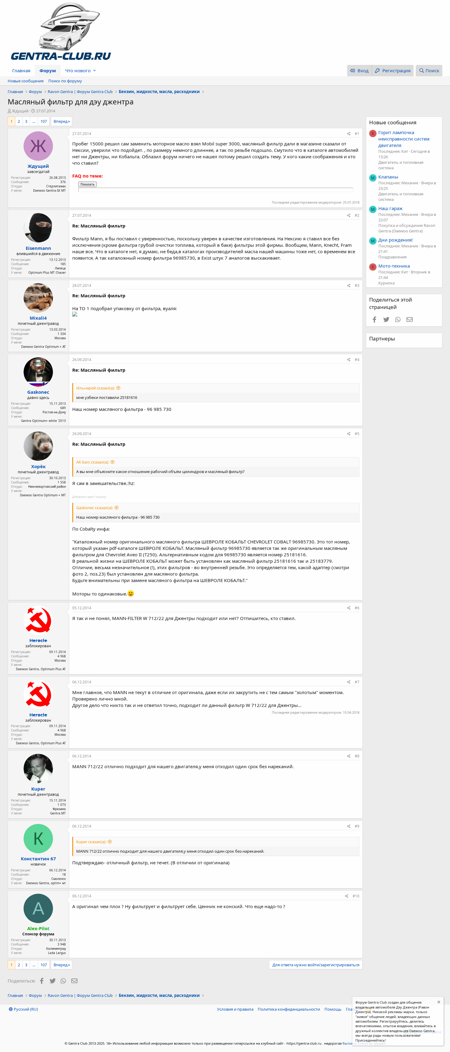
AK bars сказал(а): (92, 462)
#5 (357, 433)
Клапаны (388, 177)
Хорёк (38, 466)
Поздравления (392, 257)
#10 (356, 896)
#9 (357, 826)
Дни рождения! (395, 240)
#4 (357, 359)
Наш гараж (390, 208)
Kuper (38, 789)
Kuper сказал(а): (91, 841)
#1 (357, 133)
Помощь (333, 1009)
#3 (357, 285)
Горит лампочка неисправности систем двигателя (403, 138)
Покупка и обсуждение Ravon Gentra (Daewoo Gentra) (406, 228)
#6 (357, 608)
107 (43, 121)
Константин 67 (38, 858)
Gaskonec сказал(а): (94, 507)
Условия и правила (235, 1009)
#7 (357, 682)
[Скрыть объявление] (438, 1003)
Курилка (386, 283)
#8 (357, 756)
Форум (47, 70)
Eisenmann (38, 248)
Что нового (78, 70)
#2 (357, 215)
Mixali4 (38, 318)
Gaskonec (38, 392)
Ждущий (20, 111)
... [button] (33, 121)
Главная (21, 70)
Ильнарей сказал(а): (95, 388)
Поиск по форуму (65, 81)
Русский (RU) (25, 1009)
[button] (94, 70)
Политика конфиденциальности (289, 1009)
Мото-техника (394, 266)
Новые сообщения (25, 81)
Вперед (61, 121)
